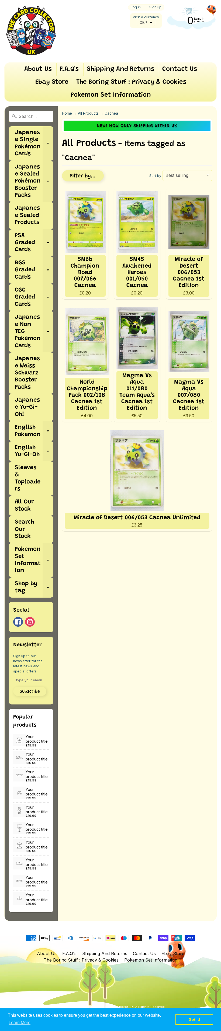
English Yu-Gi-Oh (34, 451)
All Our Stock (24, 505)
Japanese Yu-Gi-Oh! (27, 407)
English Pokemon (34, 431)
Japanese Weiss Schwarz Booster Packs (27, 373)
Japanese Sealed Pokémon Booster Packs (34, 181)
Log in (136, 7)
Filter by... (83, 176)
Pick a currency (146, 17)
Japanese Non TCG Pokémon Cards (34, 331)
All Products (88, 113)
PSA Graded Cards (34, 243)
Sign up (155, 7)
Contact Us (179, 69)
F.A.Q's (69, 69)
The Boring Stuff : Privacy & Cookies (131, 82)
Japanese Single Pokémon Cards (34, 143)
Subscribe (30, 691)
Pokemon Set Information (111, 95)
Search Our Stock (24, 529)
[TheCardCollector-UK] (31, 31)
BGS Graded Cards (34, 270)
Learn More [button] (19, 1022)
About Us (38, 69)
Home (67, 113)
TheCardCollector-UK (117, 1007)
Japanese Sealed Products (27, 215)
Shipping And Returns (120, 69)
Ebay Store (51, 82)
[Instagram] (30, 622)
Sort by (155, 176)
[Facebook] (18, 622)
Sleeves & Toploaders (27, 478)
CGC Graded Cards (34, 297)
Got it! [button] (194, 1019)
